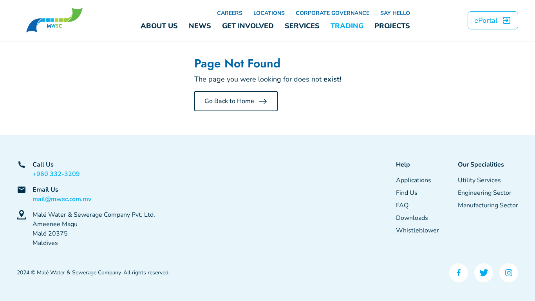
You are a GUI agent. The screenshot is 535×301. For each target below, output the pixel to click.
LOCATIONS (269, 13)
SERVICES (302, 26)
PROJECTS (392, 26)
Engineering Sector (485, 193)
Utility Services (479, 180)
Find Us (407, 193)
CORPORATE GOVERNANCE (332, 13)
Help (403, 164)
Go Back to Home (229, 101)
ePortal (485, 20)
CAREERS (229, 13)
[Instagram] (508, 272)
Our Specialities (481, 164)
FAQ (402, 205)
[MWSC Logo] (54, 20)
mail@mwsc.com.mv (62, 199)
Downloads (412, 218)
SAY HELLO (395, 13)
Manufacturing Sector (488, 205)
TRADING (347, 26)
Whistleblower (417, 230)
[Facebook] (458, 272)
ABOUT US (159, 26)
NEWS (200, 26)
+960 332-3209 (56, 174)
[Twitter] (483, 272)
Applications (413, 180)
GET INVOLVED (248, 26)
